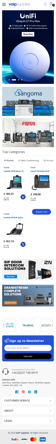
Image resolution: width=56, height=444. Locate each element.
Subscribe (28, 356)
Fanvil (33, 167)
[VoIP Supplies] (19, 4)
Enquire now (41, 211)
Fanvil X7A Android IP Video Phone (42, 171)
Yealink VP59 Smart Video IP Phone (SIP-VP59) (15, 171)
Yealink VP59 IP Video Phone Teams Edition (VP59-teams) (15, 218)
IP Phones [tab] (9, 160)
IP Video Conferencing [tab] (28, 160)
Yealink (6, 167)
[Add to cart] (23, 196)
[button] (9, 79)
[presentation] (3, 325)
